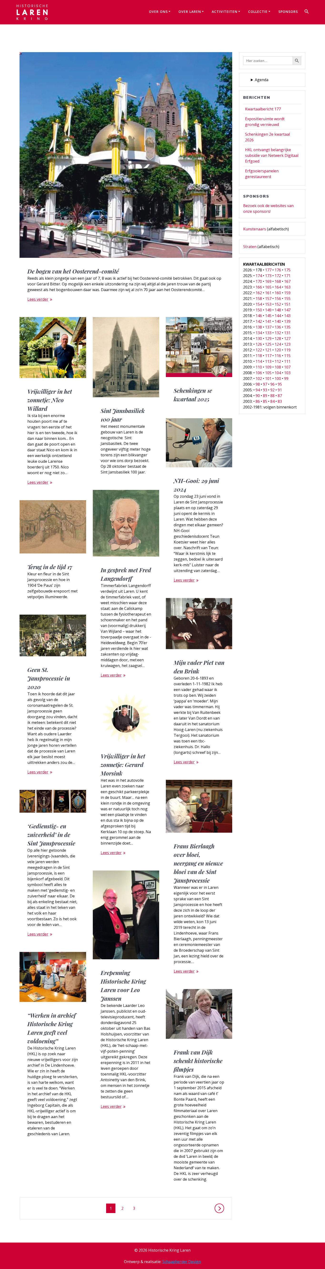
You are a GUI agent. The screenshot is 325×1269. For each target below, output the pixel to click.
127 (287, 338)
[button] (306, 12)
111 (287, 361)
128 (278, 338)
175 (287, 270)
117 (268, 355)
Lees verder (37, 299)
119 (287, 350)
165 (268, 287)
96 (272, 384)
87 (280, 395)
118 (259, 355)
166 (259, 287)
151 (287, 304)
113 (268, 361)
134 (259, 332)
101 (268, 378)
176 (278, 270)
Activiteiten (224, 11)
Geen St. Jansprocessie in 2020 (48, 678)
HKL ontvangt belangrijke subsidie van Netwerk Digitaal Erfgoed (271, 155)
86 (258, 401)
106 (259, 372)
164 (278, 287)
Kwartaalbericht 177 (263, 109)
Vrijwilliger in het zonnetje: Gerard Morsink (123, 764)
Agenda (261, 79)
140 (278, 321)
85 (265, 401)
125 (268, 344)
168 (278, 281)
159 (287, 292)
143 (287, 315)
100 (278, 378)
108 (278, 367)
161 (268, 292)
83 (280, 401)
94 (258, 390)
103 (287, 372)
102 (259, 378)
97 (265, 384)
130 (259, 338)
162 (259, 292)
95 (280, 384)
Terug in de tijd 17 (49, 567)
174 (259, 275)
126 (259, 344)
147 (287, 310)
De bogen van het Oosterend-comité (73, 271)
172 (278, 275)
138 (259, 327)
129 (268, 338)
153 (268, 304)
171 (287, 275)
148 (278, 310)
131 (287, 332)
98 (258, 384)
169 (268, 281)
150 (259, 310)
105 (268, 372)
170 (259, 281)
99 (286, 378)
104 (278, 372)
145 (268, 315)
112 (278, 361)
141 (268, 321)
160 (278, 292)
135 (287, 327)
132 (278, 332)
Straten (249, 246)
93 (265, 390)
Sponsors (288, 11)
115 (287, 355)
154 (259, 304)
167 (287, 281)
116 (278, 355)
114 (259, 361)
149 (268, 310)
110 (259, 367)
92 (272, 390)
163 (287, 287)
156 (278, 298)
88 (272, 395)
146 (259, 315)
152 (278, 304)
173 (268, 275)
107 (287, 367)
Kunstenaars (254, 229)
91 (280, 390)
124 (278, 344)
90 (258, 395)
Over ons (158, 11)
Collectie (258, 11)
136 (278, 327)
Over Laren (189, 11)
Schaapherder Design (181, 1261)
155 (287, 298)
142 (259, 321)
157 (268, 298)
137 (268, 327)
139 (287, 321)
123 (287, 344)
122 (259, 350)
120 (278, 350)
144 (278, 315)
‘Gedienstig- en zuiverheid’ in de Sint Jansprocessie (51, 834)
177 (268, 270)
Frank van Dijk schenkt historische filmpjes (198, 1060)
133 (268, 332)
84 (272, 401)
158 (259, 298)
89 (265, 395)
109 (268, 367)
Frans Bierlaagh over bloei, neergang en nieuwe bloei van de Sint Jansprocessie (198, 863)
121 (268, 350)
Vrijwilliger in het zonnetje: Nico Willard (49, 400)
